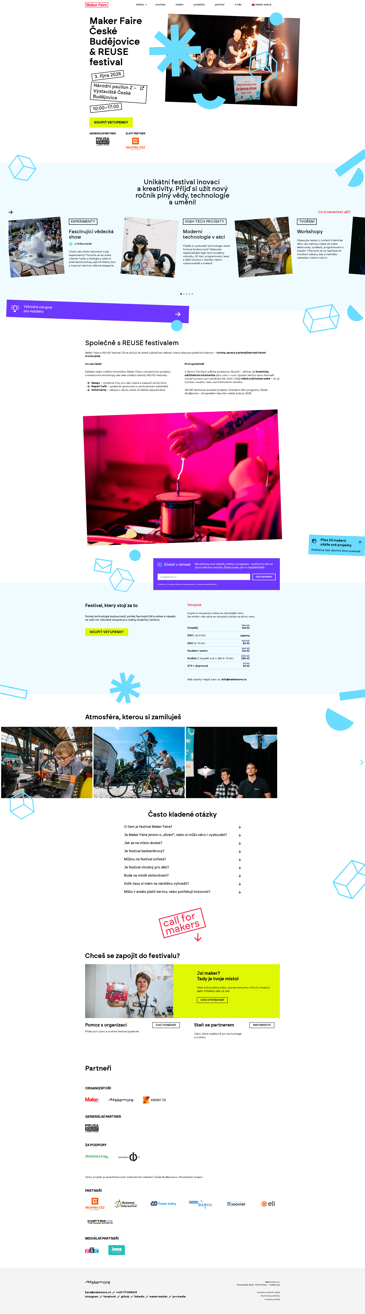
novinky (160, 4)
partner (220, 4)
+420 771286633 (126, 1292)
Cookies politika (272, 1299)
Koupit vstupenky (111, 122)
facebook (109, 1296)
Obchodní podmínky (270, 1296)
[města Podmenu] (146, 4)
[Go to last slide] (3, 762)
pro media (179, 1296)
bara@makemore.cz (98, 1292)
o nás (238, 4)
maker (179, 4)
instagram (91, 1296)
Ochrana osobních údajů (268, 1292)
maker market (158, 1296)
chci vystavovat (212, 1000)
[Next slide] (361, 762)
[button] (182, 827)
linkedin (139, 1296)
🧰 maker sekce (261, 4)
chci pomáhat (166, 1025)
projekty (199, 4)
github (125, 1296)
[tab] (181, 294)
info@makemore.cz (234, 679)
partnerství (262, 1025)
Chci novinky (264, 577)
